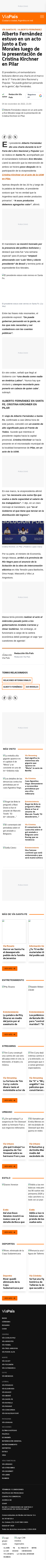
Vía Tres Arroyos (10, 1348)
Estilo (5, 1452)
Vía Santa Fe (9, 30)
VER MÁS (8, 969)
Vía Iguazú (6, 1392)
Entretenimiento (9, 1444)
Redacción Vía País (15, 96)
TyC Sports (9, 1554)
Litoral (5, 1382)
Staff (4, 1504)
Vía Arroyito (8, 1341)
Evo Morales (32, 686)
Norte (5, 1357)
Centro (5, 1334)
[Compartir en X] (15, 137)
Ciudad (15, 1551)
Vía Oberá (6, 1396)
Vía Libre (6, 1475)
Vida (4, 1455)
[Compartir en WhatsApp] (10, 137)
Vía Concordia (8, 1410)
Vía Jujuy (6, 1361)
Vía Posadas (7, 1385)
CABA (4, 1329)
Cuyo (4, 1372)
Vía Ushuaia (7, 1422)
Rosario (5, 1325)
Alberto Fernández (30, 30)
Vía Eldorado (8, 1389)
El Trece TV (23, 1548)
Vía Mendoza (7, 1376)
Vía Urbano (7, 1464)
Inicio (4, 1318)
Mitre (34, 1548)
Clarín (7, 1548)
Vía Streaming (8, 1468)
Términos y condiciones (13, 1489)
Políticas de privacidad (13, 1493)
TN (14, 1548)
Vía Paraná (7, 1406)
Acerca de (7, 1500)
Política (5, 1434)
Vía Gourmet (7, 1471)
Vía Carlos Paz (8, 1338)
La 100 (6, 1551)
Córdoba (6, 1322)
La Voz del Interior (25, 1554)
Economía (6, 1437)
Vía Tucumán (7, 1364)
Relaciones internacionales (17, 680)
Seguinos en (32, 96)
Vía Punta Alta (8, 1352)
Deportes (6, 1448)
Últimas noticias (9, 1430)
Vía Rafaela (7, 1403)
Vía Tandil (6, 1345)
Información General (12, 1441)
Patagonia (6, 1419)
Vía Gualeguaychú (10, 1413)
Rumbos (5, 1478)
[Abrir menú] (42, 16)
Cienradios (27, 1551)
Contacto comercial (11, 1496)
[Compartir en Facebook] (4, 137)
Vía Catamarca (8, 1368)
